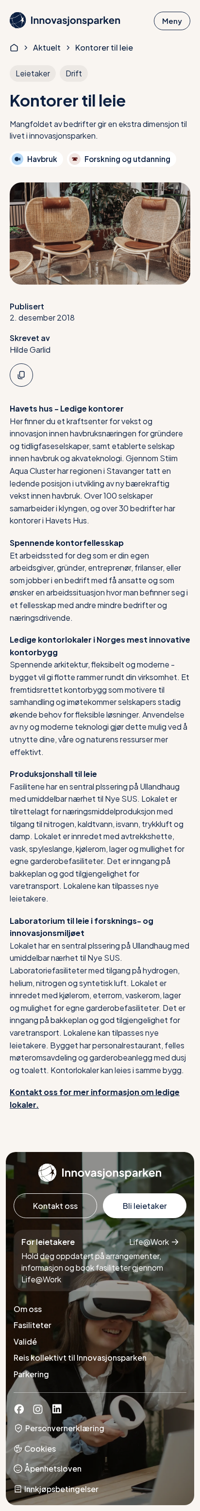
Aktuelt (47, 47)
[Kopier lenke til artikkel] (21, 375)
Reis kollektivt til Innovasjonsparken (80, 1357)
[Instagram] (38, 1411)
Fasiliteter (32, 1325)
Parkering (31, 1374)
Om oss (28, 1309)
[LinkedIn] (56, 1411)
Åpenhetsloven (53, 1468)
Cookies (40, 1448)
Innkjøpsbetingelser (61, 1489)
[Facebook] (19, 1411)
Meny (172, 20)
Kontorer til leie (104, 47)
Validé (25, 1341)
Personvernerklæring (64, 1428)
